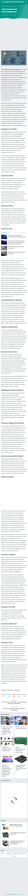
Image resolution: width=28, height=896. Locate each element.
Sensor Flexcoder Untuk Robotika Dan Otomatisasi (14, 709)
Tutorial (13, 856)
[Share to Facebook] (3, 696)
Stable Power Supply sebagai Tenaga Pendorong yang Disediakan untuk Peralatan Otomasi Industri (7, 730)
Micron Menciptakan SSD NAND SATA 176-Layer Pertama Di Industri (21, 768)
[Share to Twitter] (8, 696)
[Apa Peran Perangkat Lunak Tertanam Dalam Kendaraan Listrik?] (4, 237)
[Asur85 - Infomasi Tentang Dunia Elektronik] (14, 2)
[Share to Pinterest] (14, 696)
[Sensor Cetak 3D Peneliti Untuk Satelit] (20, 720)
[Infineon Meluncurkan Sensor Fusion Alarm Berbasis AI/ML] (20, 741)
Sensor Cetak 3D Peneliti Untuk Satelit (21, 727)
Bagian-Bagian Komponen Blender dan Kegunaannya (16, 825)
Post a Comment (13, 15)
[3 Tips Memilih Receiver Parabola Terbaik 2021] (6, 835)
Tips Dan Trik (22, 853)
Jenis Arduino (10, 690)
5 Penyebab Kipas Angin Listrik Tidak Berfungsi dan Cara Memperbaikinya (17, 842)
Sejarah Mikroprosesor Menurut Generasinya (16, 247)
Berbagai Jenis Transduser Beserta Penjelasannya (7, 749)
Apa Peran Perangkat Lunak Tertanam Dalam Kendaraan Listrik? (17, 236)
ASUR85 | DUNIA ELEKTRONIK (17, 894)
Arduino (3, 690)
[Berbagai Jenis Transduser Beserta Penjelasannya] (7, 741)
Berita (3, 853)
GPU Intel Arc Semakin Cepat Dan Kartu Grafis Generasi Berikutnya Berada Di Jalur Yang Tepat (16, 242)
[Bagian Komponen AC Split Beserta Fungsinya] (4, 253)
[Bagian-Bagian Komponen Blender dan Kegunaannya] (6, 827)
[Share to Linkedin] (19, 696)
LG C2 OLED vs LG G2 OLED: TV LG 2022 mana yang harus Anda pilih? (14, 702)
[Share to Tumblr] (24, 696)
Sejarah (15, 853)
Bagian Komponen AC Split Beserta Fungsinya (16, 252)
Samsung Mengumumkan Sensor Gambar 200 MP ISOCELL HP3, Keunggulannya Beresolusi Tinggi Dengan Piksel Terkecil (7, 771)
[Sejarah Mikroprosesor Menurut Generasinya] (4, 248)
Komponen (17, 690)
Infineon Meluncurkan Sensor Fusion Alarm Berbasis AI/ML (21, 750)
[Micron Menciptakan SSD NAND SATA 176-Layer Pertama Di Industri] (20, 759)
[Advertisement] (14, 35)
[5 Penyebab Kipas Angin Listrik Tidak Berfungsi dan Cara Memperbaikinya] (6, 843)
